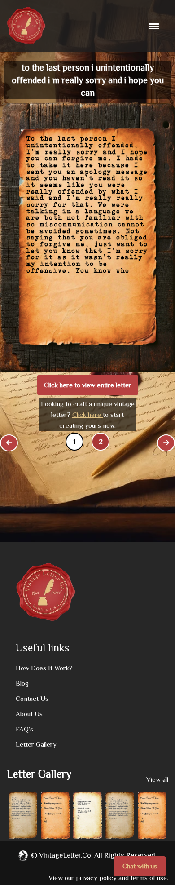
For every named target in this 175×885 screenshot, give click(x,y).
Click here (87, 414)
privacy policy (96, 877)
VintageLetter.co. (65, 855)
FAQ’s (24, 729)
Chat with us (139, 866)
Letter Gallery (36, 744)
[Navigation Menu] (155, 26)
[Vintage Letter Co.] (26, 25)
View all (157, 779)
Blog (22, 683)
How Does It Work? (44, 668)
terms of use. (149, 877)
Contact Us (32, 698)
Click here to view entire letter (87, 385)
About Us (29, 713)
